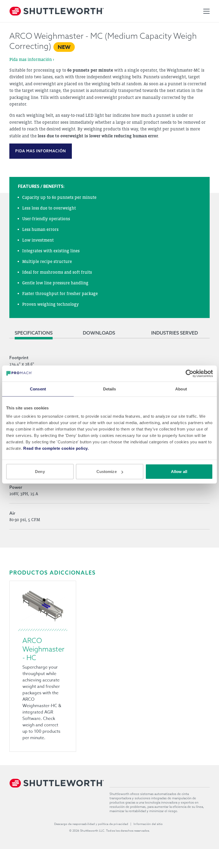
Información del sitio (148, 824)
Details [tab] (109, 388)
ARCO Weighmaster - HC (43, 649)
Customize (106, 471)
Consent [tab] (38, 388)
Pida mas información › (31, 59)
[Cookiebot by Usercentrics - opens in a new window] (189, 373)
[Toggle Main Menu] (206, 11)
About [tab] (181, 388)
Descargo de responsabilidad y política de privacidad (91, 824)
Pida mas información (40, 151)
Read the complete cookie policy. (56, 448)
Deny (40, 471)
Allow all (179, 471)
